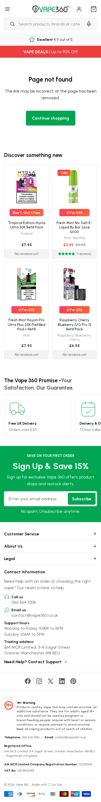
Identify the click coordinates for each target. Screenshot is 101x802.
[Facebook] (27, 681)
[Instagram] (39, 681)
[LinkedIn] (62, 681)
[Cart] (93, 9)
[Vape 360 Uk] (50, 8)
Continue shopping (50, 118)
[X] (50, 681)
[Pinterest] (73, 681)
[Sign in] (79, 9)
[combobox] (43, 24)
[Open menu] (7, 9)
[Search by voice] (89, 24)
